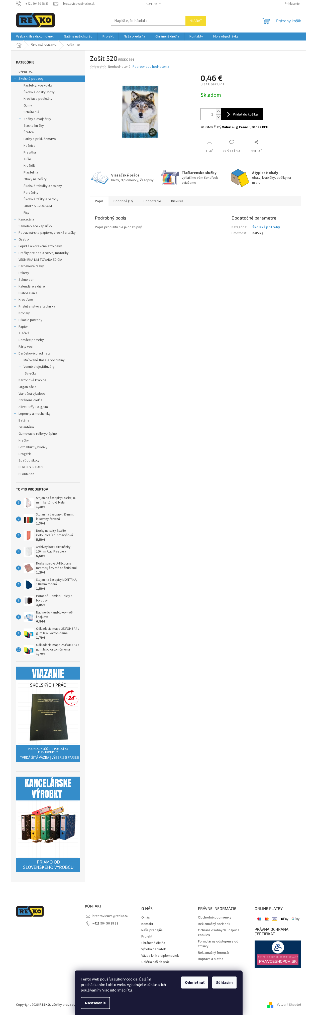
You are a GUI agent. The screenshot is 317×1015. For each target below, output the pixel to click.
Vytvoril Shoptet (289, 1004)
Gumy (28, 105)
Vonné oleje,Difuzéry (39, 366)
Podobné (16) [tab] (124, 201)
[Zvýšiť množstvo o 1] (218, 111)
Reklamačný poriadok (214, 924)
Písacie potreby (30, 320)
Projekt (146, 936)
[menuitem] (35, 36)
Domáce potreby (31, 340)
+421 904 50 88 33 (105, 923)
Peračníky (31, 192)
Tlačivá (24, 333)
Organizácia (27, 387)
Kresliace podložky (38, 98)
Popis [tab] (99, 201)
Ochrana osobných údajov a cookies (218, 933)
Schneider (26, 279)
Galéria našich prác (155, 962)
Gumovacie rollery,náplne (38, 433)
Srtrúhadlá (31, 112)
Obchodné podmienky (214, 917)
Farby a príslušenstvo (40, 139)
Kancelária (26, 219)
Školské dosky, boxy (39, 92)
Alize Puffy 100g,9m (33, 407)
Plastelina (31, 172)
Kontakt (147, 924)
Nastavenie (95, 1003)
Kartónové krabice (32, 380)
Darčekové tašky (31, 266)
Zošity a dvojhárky (37, 119)
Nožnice (30, 145)
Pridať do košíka (245, 114)
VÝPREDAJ (26, 72)
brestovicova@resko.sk (110, 916)
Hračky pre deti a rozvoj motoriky (44, 253)
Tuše (27, 159)
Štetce (29, 132)
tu (130, 990)
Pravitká (30, 152)
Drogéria (25, 454)
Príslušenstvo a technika (37, 306)
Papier (23, 326)
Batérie (24, 420)
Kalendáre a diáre (32, 286)
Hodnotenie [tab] (152, 201)
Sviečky (31, 373)
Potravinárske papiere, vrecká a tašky (47, 232)
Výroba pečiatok (153, 949)
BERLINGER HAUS (31, 467)
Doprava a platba (210, 959)
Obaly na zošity (35, 179)
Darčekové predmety (35, 353)
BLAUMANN (27, 474)
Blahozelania (28, 293)
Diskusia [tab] (177, 201)
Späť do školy (29, 460)
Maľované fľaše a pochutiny (44, 360)
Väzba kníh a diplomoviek (160, 956)
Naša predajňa (152, 930)
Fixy (26, 212)
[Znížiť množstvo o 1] (218, 117)
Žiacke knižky (34, 125)
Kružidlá (30, 165)
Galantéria (26, 427)
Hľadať (195, 20)
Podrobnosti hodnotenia (151, 66)
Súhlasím (224, 982)
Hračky (24, 440)
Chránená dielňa (30, 400)
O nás (145, 917)
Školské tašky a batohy (41, 199)
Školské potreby (31, 78)
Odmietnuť (194, 982)
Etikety (24, 273)
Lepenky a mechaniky (35, 413)
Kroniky (24, 313)
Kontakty (153, 4)
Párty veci (26, 346)
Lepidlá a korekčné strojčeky (40, 246)
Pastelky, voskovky (38, 85)
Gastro (24, 239)
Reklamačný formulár (214, 952)
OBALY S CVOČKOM (38, 206)
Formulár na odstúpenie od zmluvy (218, 944)
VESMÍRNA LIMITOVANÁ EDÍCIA (40, 259)
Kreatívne (26, 299)
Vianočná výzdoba (32, 393)
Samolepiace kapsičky (35, 226)
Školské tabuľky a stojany (43, 186)
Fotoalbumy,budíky (33, 447)
